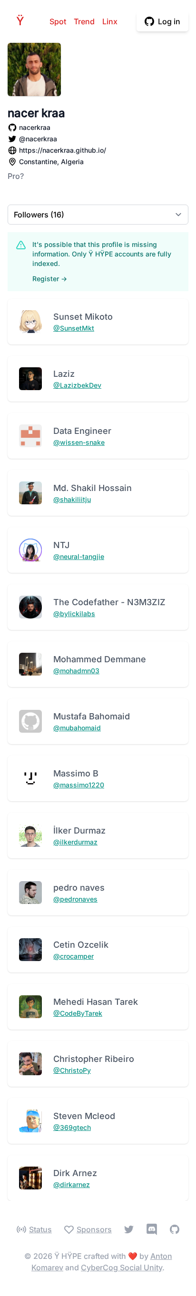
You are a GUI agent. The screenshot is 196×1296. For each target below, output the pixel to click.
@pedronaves (75, 899)
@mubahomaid (77, 728)
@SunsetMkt (73, 328)
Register (49, 279)
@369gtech (72, 1127)
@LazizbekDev (77, 385)
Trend (84, 21)
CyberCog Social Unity (121, 1267)
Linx (110, 21)
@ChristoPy (72, 1070)
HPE (23, 21)
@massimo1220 (78, 785)
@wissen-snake (79, 442)
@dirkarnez (71, 1184)
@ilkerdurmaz (75, 842)
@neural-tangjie (78, 556)
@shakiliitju (72, 499)
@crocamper (73, 956)
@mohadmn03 (76, 671)
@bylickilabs (74, 613)
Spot (57, 21)
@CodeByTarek (77, 1013)
